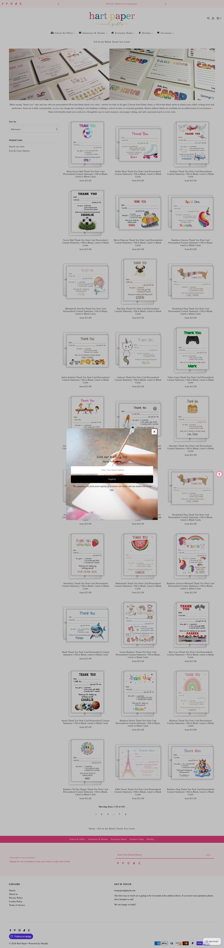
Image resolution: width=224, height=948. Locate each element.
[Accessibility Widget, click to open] (219, 474)
